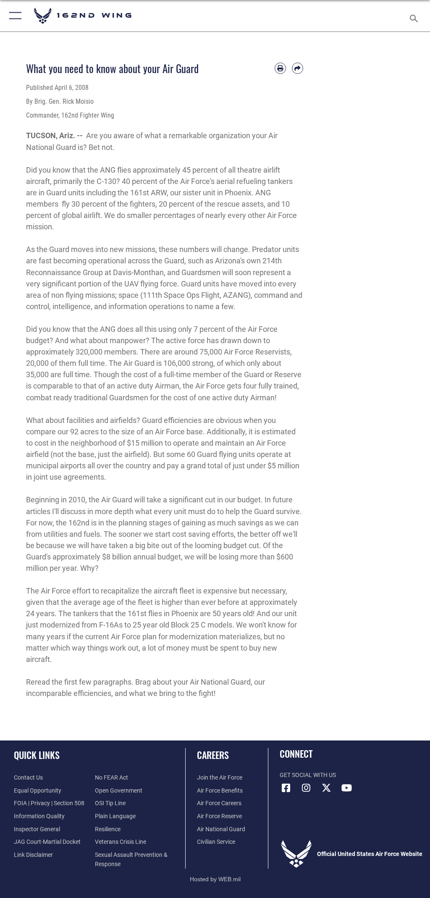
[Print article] (280, 68)
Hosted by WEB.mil (215, 879)
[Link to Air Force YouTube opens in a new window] (346, 788)
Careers (213, 754)
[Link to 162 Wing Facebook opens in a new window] (286, 788)
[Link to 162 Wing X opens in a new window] (326, 788)
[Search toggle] (415, 16)
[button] (13, 16)
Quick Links (37, 754)
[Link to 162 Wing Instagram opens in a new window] (306, 788)
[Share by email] (297, 68)
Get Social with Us (308, 775)
